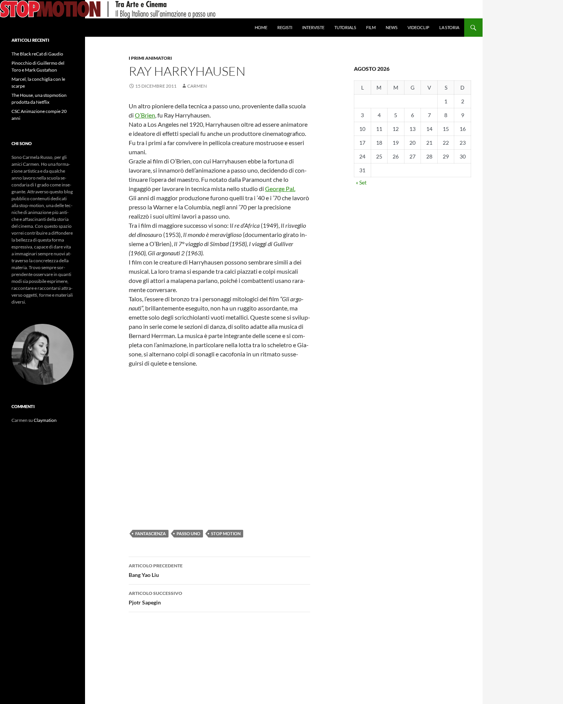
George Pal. (280, 188)
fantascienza (150, 533)
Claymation (45, 420)
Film (371, 27)
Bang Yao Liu (156, 570)
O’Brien (145, 115)
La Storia (449, 27)
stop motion (226, 533)
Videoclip (418, 27)
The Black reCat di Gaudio (37, 54)
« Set (361, 182)
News (392, 27)
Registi (284, 27)
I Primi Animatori (150, 58)
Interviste (313, 27)
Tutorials (345, 27)
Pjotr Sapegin (155, 598)
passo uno (188, 533)
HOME (261, 27)
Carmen (197, 86)
